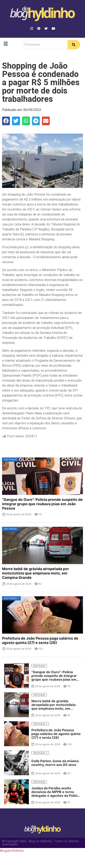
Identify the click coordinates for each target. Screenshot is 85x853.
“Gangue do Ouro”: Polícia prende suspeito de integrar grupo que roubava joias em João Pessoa (42, 503)
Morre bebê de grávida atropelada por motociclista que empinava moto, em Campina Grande (35, 573)
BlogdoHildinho (12, 850)
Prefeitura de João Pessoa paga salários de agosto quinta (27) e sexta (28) (40, 640)
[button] (5, 43)
